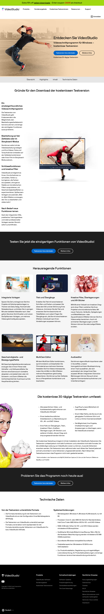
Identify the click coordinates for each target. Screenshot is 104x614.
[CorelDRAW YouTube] (3, 581)
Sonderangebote (41, 582)
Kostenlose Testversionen (44, 585)
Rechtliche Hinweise (88, 591)
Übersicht (31, 80)
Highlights (44, 80)
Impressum (85, 603)
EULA (84, 588)
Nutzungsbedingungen (89, 579)
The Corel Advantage (66, 588)
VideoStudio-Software (43, 579)
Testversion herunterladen (65, 53)
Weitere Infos (87, 53)
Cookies (85, 585)
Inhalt (55, 80)
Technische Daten (69, 80)
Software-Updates (65, 579)
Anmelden (97, 16)
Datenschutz (86, 582)
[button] (27, 9)
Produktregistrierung (66, 582)
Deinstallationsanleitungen (67, 585)
